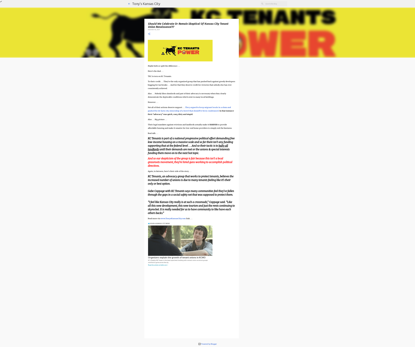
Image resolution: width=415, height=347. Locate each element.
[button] (149, 34)
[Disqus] (191, 308)
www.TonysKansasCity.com (173, 218)
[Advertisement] (256, 96)
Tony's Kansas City (146, 4)
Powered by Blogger (209, 344)
